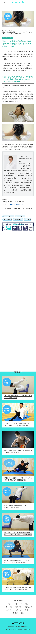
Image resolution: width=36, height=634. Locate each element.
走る (17, 604)
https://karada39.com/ (16, 204)
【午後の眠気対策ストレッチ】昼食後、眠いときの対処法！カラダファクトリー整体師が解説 (17, 588)
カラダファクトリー (7, 216)
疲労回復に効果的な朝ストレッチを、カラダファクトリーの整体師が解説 (18, 397)
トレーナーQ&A (19, 216)
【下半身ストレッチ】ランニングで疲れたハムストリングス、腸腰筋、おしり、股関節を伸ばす (18, 479)
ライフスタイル (6, 219)
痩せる (19, 610)
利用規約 (20, 629)
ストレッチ (26, 219)
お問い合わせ (11, 626)
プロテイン (10, 610)
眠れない (27, 610)
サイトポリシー (25, 626)
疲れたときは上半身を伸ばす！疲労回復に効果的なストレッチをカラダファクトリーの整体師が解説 (18, 534)
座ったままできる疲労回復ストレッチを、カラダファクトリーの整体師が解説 (17, 506)
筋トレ (10, 604)
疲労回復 (18, 607)
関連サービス (27, 629)
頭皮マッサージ (17, 219)
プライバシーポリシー (11, 629)
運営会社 (17, 626)
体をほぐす (25, 604)
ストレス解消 (8, 607)
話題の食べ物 (28, 607)
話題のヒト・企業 (18, 613)
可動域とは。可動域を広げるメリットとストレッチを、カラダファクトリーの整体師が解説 (17, 561)
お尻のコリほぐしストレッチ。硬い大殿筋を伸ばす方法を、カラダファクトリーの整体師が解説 (18, 424)
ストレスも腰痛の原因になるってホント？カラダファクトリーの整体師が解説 (18, 451)
